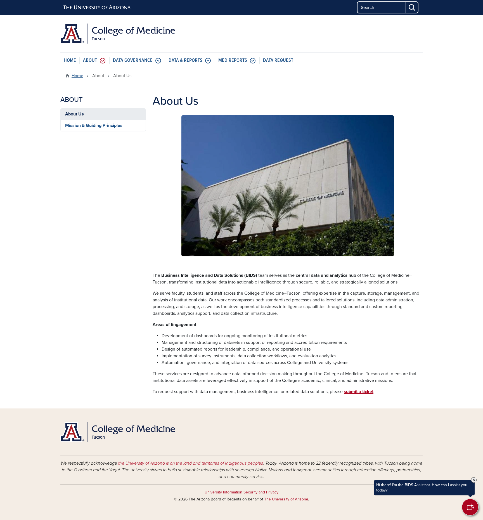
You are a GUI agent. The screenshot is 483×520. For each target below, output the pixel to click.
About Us (74, 114)
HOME (70, 60)
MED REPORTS (232, 60)
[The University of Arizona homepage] (97, 8)
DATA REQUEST (278, 60)
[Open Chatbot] (470, 507)
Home (77, 76)
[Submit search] (412, 7)
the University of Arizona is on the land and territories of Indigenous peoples (190, 463)
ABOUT (90, 60)
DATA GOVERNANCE (133, 60)
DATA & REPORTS (185, 60)
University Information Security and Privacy (241, 492)
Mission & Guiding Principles (93, 125)
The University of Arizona (286, 499)
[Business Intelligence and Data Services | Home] (118, 33)
